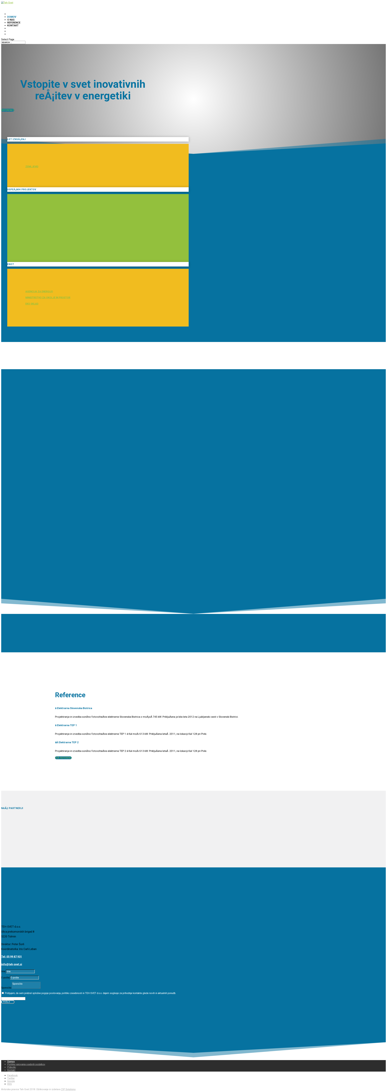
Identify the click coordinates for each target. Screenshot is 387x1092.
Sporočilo (6, 987)
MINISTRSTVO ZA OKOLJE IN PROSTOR (47, 297)
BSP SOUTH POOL (35, 229)
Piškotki (11, 1067)
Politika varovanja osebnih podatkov (26, 1064)
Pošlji (6, 1002)
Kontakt (13, 25)
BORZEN (30, 217)
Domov (11, 1061)
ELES (28, 241)
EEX (27, 223)
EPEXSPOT (31, 235)
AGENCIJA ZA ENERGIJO (39, 291)
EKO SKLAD (31, 303)
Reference (7, 110)
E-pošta (5, 977)
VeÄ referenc (63, 757)
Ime (3, 971)
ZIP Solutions (68, 1089)
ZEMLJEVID (31, 166)
